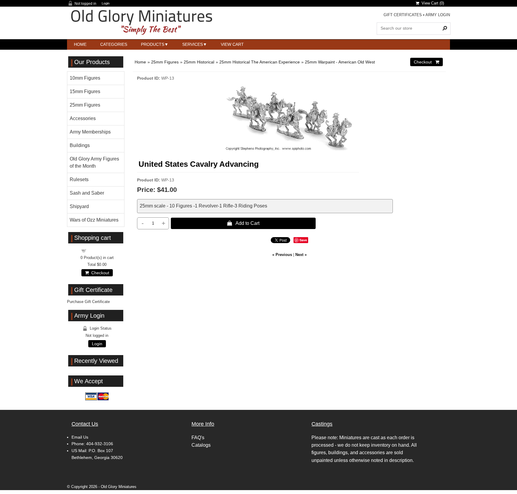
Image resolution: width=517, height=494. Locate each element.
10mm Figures (85, 78)
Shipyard (79, 206)
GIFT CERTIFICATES (403, 15)
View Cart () (431, 3)
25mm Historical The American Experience (259, 62)
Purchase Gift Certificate (88, 301)
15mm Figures (85, 91)
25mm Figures (165, 62)
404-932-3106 (99, 443)
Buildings (80, 145)
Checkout (99, 273)
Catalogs (201, 445)
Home (80, 44)
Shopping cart (100, 250)
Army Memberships (90, 131)
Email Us (80, 437)
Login (106, 3)
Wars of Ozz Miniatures (94, 219)
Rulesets (79, 179)
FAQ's (197, 437)
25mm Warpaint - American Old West (340, 62)
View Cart (232, 44)
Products (152, 44)
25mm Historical (199, 62)
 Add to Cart (243, 223)
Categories (113, 44)
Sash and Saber (87, 193)
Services (192, 44)
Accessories (83, 118)
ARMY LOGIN (437, 15)
